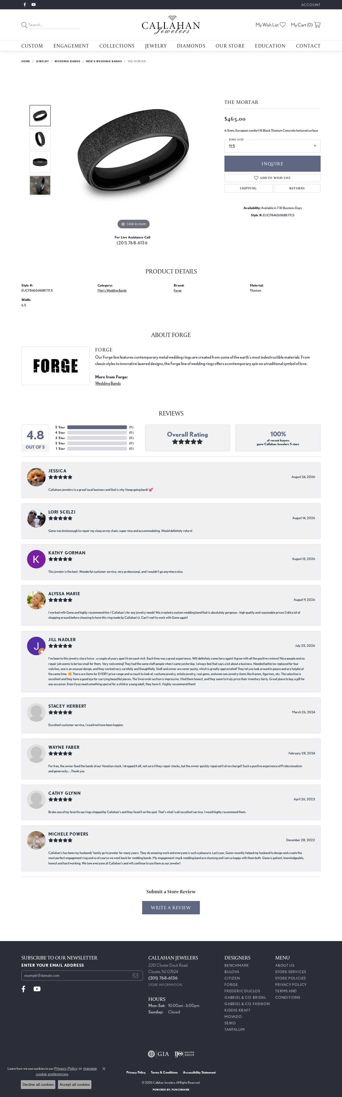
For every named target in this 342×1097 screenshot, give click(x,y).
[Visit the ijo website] (184, 1054)
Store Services (290, 972)
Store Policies (290, 978)
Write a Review (171, 907)
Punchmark (180, 1089)
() (131, 427)
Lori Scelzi (62, 512)
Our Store (230, 45)
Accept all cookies (75, 1084)
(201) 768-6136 (132, 242)
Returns (297, 188)
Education (270, 45)
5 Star (60, 427)
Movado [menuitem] (233, 1016)
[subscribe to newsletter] (136, 975)
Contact (308, 45)
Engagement (71, 45)
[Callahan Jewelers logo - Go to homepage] (170, 24)
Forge (177, 290)
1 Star (60, 448)
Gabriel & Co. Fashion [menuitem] (247, 1004)
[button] (310, 4)
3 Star (60, 438)
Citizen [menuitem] (232, 978)
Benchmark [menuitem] (236, 965)
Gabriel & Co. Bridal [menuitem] (245, 997)
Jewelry (156, 45)
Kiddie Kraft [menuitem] (237, 1010)
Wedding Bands (67, 61)
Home (25, 61)
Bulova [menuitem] (231, 972)
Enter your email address (52, 965)
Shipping (248, 188)
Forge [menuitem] (231, 984)
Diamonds (191, 45)
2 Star (60, 443)
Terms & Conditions (164, 1072)
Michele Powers (68, 834)
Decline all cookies (38, 1084)
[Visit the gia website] (158, 1054)
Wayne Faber (64, 747)
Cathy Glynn (64, 793)
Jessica (57, 470)
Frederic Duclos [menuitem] (242, 991)
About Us (284, 965)
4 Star (60, 432)
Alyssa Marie (64, 593)
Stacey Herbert (67, 706)
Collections (117, 45)
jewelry (42, 61)
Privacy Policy (291, 984)
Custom (32, 45)
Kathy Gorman (67, 552)
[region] (133, 150)
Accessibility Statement (199, 1072)
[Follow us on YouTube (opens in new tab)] (33, 5)
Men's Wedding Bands (104, 61)
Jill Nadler (62, 639)
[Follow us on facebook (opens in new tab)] (24, 5)
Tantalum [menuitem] (234, 1029)
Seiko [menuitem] (230, 1023)
